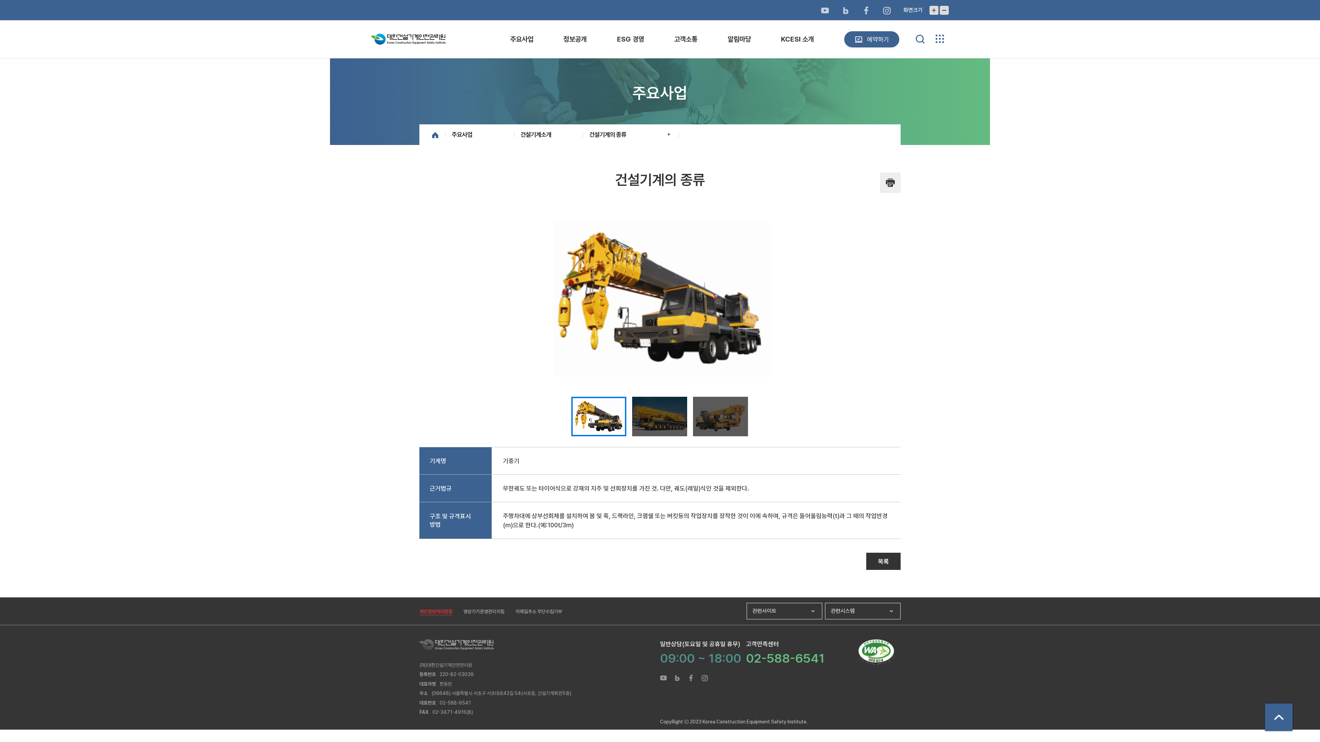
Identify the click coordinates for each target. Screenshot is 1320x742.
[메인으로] (408, 39)
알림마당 (739, 39)
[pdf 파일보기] (876, 652)
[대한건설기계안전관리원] (539, 644)
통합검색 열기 (920, 39)
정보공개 (575, 39)
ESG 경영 (630, 39)
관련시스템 (843, 611)
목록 (883, 561)
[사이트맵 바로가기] (940, 39)
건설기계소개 (535, 134)
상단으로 (1278, 717)
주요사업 (522, 39)
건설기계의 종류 (607, 134)
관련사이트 (764, 611)
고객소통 (685, 39)
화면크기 (913, 10)
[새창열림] (825, 10)
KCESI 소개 (797, 39)
